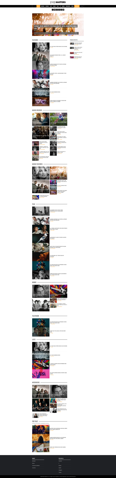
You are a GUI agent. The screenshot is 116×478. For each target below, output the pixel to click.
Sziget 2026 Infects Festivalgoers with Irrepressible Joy (55, 27)
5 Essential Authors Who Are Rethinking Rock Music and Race (58, 295)
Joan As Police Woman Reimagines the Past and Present (43, 142)
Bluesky (60, 465)
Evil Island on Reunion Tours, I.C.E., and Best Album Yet (58, 55)
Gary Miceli (52, 84)
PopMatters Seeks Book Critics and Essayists (78, 43)
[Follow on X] (53, 10)
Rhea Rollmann (52, 448)
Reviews (47, 6)
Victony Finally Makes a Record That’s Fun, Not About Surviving (62, 132)
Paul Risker (52, 257)
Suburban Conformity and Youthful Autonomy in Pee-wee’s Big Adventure (58, 83)
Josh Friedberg (53, 296)
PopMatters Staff (77, 50)
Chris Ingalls (53, 124)
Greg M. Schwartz (60, 139)
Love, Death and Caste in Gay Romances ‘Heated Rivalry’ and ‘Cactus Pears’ (58, 265)
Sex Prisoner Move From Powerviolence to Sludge (61, 127)
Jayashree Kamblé (53, 266)
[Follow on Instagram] (59, 10)
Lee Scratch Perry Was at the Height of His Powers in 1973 (44, 152)
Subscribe (77, 6)
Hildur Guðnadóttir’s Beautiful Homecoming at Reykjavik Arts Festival (43, 414)
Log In (38, 6)
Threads (60, 472)
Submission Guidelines (36, 465)
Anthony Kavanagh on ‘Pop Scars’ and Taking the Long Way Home (58, 65)
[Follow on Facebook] (57, 10)
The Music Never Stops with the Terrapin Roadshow (44, 196)
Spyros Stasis (59, 128)
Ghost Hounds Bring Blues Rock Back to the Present (41, 136)
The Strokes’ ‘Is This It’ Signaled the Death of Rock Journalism (41, 308)
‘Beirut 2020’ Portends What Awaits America (58, 447)
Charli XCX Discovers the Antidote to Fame (61, 152)
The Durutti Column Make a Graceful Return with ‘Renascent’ (58, 123)
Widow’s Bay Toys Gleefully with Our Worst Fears (58, 331)
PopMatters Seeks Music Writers (78, 53)
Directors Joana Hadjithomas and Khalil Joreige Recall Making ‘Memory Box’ (58, 429)
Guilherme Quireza (53, 212)
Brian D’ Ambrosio (60, 401)
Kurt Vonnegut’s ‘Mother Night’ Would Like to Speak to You (62, 304)
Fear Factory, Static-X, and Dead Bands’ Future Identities (58, 74)
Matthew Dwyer (60, 153)
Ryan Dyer (52, 75)
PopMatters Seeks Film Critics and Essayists (78, 57)
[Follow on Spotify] (63, 10)
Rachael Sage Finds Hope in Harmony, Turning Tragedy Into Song (61, 399)
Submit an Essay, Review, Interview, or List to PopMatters (78, 48)
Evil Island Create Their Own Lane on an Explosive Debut (44, 157)
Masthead (33, 461)
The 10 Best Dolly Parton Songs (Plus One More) (58, 46)
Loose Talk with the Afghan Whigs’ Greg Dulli (40, 408)
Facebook (60, 461)
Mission (33, 463)
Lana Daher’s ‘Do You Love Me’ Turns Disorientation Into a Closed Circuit (56, 210)
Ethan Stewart (59, 300)
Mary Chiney (59, 134)
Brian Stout (52, 57)
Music (54, 6)
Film (58, 6)
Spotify (60, 467)
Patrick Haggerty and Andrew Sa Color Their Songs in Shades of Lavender (58, 101)
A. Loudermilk (52, 102)
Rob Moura (41, 416)
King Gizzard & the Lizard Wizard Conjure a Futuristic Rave (62, 137)
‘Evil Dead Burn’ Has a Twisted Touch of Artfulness (57, 256)
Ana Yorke (37, 30)
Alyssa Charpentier (53, 248)
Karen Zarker (76, 58)
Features (42, 6)
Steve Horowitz (35, 137)
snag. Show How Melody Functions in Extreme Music (61, 142)
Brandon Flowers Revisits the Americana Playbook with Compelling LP (40, 123)
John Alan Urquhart (42, 144)
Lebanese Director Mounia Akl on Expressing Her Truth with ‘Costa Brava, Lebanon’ (58, 438)
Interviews (68, 6)
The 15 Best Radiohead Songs (55, 92)
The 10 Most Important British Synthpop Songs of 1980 (58, 373)
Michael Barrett (52, 230)
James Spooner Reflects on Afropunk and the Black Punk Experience (62, 409)
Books (63, 6)
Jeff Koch (52, 47)
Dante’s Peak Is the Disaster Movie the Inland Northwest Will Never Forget (58, 247)
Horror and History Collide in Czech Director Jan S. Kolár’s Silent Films (58, 274)
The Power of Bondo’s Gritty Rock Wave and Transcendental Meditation (62, 404)
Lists (51, 6)
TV (60, 6)
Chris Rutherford (53, 66)
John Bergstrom (42, 153)
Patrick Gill (59, 148)
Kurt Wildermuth (60, 306)
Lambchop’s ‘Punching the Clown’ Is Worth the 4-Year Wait (43, 147)
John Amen (35, 124)
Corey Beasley (59, 186)
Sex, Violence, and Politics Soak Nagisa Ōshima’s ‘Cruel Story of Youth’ (58, 229)
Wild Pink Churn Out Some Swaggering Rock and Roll (61, 147)
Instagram (60, 470)
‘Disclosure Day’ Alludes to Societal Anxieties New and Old (58, 238)
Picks (72, 6)
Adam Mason (52, 374)
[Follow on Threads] (61, 10)
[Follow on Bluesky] (55, 10)
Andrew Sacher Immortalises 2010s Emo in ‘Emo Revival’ (62, 299)
